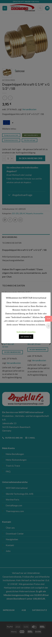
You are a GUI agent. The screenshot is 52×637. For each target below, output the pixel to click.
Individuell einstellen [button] (26, 332)
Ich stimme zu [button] (26, 337)
